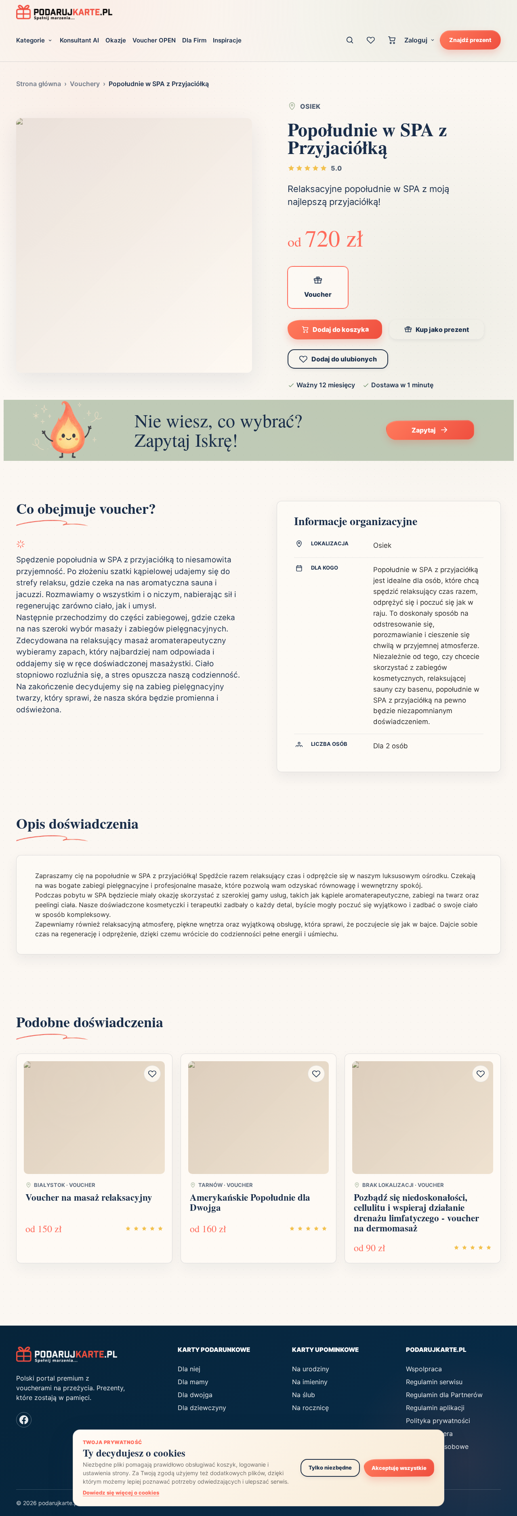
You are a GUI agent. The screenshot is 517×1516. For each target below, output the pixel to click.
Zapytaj (423, 430)
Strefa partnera (429, 1433)
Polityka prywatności (438, 1421)
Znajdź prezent (470, 39)
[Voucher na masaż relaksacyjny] (94, 1117)
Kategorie (30, 40)
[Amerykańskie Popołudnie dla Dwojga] (258, 1117)
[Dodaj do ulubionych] (152, 1073)
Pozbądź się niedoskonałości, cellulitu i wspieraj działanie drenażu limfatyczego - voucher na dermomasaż (416, 1212)
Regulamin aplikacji (435, 1408)
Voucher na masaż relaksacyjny (88, 1197)
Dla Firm (194, 40)
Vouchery (85, 84)
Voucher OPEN (154, 40)
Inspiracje (227, 40)
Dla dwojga (195, 1395)
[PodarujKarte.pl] (64, 12)
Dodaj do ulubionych (344, 359)
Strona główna (38, 84)
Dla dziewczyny (202, 1408)
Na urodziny (310, 1369)
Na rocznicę (310, 1408)
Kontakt (417, 1459)
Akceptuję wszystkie (399, 1467)
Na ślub (303, 1395)
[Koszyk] (391, 40)
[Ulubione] (370, 40)
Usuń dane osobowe (437, 1446)
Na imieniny (310, 1382)
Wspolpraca (424, 1369)
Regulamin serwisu (434, 1382)
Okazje (115, 40)
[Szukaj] (349, 40)
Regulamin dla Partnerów (444, 1395)
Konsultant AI (79, 40)
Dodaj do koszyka (340, 329)
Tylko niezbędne (330, 1467)
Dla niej (189, 1369)
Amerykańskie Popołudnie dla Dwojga (250, 1202)
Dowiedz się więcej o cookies (121, 1492)
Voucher (318, 294)
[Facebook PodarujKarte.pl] (24, 1419)
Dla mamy (193, 1382)
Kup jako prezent (442, 329)
